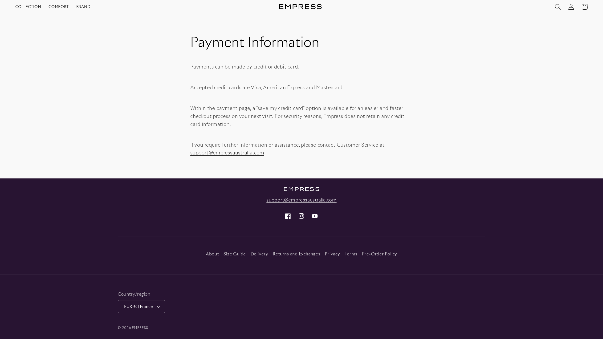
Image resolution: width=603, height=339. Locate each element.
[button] (557, 6)
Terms (351, 254)
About (212, 254)
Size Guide (235, 254)
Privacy (332, 254)
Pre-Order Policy (379, 254)
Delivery (259, 254)
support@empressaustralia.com (227, 152)
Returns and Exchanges (296, 254)
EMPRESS (140, 327)
